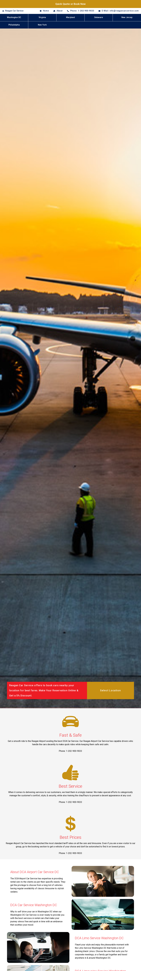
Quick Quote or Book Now (70, 4)
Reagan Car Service (14, 11)
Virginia (42, 17)
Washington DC (14, 17)
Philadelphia (14, 25)
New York (42, 25)
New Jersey (126, 17)
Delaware (98, 17)
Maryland (70, 17)
